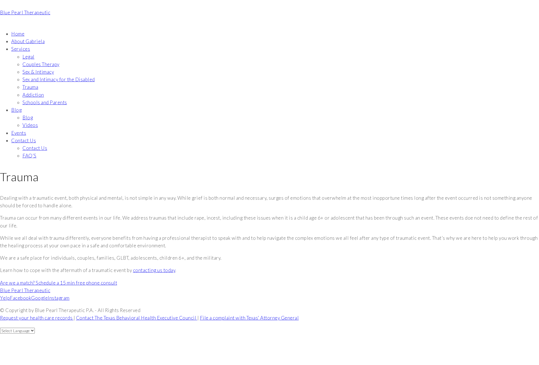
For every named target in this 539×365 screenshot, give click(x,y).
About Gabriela (28, 41)
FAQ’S (29, 156)
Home (17, 34)
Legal (28, 57)
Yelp (5, 298)
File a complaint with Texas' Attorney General (249, 318)
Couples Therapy (41, 64)
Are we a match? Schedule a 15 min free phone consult (58, 283)
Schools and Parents (44, 102)
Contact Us (23, 140)
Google (39, 298)
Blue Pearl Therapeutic (25, 12)
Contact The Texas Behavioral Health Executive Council (136, 318)
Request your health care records (37, 318)
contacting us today (154, 270)
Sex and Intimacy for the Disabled (58, 79)
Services (20, 49)
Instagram (59, 298)
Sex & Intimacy (38, 72)
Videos (30, 125)
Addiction (33, 95)
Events (18, 133)
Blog (16, 110)
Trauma (30, 87)
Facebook (20, 298)
